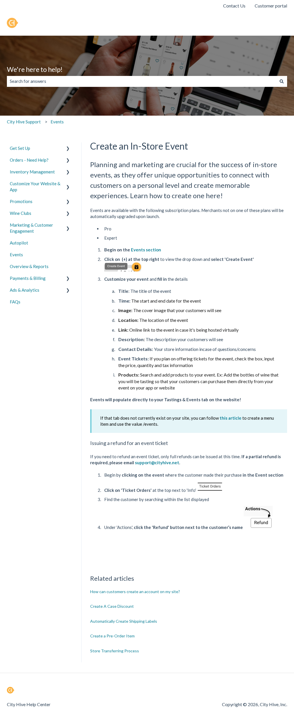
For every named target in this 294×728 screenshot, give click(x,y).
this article (230, 418)
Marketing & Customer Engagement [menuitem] (31, 228)
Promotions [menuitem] (21, 201)
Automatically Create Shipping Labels (123, 621)
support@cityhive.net (157, 462)
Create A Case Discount (112, 606)
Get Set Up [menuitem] (20, 148)
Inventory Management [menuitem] (32, 171)
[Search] (281, 81)
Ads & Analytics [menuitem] (24, 290)
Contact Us (234, 5)
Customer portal (271, 5)
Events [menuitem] (16, 254)
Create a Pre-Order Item (112, 635)
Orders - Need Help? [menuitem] (29, 160)
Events (57, 121)
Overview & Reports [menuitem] (29, 266)
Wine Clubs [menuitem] (20, 213)
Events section (146, 249)
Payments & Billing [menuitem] (28, 278)
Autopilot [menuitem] (19, 242)
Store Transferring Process (114, 650)
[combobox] (141, 81)
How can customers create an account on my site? (135, 591)
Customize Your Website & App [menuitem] (35, 186)
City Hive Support (24, 121)
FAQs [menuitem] (15, 301)
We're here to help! (35, 69)
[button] (68, 149)
